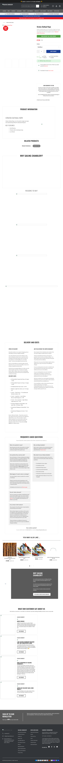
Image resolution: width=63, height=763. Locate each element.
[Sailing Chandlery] (7, 4)
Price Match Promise (21, 742)
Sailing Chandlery (8, 760)
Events (32, 734)
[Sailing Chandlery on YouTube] (57, 747)
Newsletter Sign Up (21, 740)
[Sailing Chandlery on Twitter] (54, 747)
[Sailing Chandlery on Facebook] (51, 747)
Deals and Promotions (34, 732)
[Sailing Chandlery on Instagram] (49, 747)
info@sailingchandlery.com (41, 529)
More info (46, 66)
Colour (38, 44)
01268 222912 (45, 5)
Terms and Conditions (22, 750)
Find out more (43, 449)
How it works (50, 70)
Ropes (9, 10)
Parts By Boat (56, 10)
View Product (21, 631)
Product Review (33, 742)
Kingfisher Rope (37, 145)
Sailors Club (41, 18)
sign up (11, 498)
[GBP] (52, 6)
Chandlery (14, 10)
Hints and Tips (33, 736)
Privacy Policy (20, 752)
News (32, 738)
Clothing (4, 10)
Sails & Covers (43, 10)
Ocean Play (37, 10)
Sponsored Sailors (21, 746)
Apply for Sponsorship (21, 748)
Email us (44, 6)
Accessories (19, 10)
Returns (19, 744)
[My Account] (56, 6)
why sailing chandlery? (38, 574)
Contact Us (20, 736)
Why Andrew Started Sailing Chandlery (41, 594)
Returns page (24, 487)
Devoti (24, 10)
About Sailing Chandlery (22, 732)
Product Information (34, 740)
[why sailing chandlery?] (5, 583)
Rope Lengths (50, 10)
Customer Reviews (21, 734)
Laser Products (30, 10)
